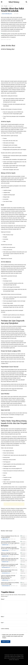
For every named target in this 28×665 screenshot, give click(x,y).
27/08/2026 (11, 544)
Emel (2, 622)
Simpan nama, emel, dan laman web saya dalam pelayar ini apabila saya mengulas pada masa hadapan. (13, 636)
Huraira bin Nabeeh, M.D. (6, 585)
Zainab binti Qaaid (5, 544)
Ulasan (3, 599)
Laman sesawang (5, 628)
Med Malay (14, 2)
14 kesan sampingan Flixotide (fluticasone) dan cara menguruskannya (8, 577)
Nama (2, 616)
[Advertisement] (14, 65)
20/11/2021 (16, 13)
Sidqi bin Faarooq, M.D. (6, 567)
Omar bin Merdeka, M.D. (7, 13)
